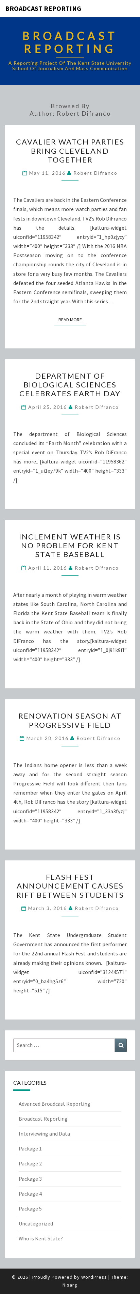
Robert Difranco (95, 173)
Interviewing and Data (44, 1133)
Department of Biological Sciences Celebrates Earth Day (70, 384)
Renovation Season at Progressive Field (70, 720)
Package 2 (30, 1163)
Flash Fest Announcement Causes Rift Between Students (70, 885)
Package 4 (30, 1193)
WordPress (94, 1277)
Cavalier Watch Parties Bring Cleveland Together (70, 150)
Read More (72, 319)
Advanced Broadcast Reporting (54, 1103)
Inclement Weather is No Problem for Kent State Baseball (70, 545)
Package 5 (30, 1208)
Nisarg (70, 1285)
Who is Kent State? (41, 1238)
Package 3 (30, 1178)
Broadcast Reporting (43, 8)
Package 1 (30, 1148)
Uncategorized (36, 1223)
